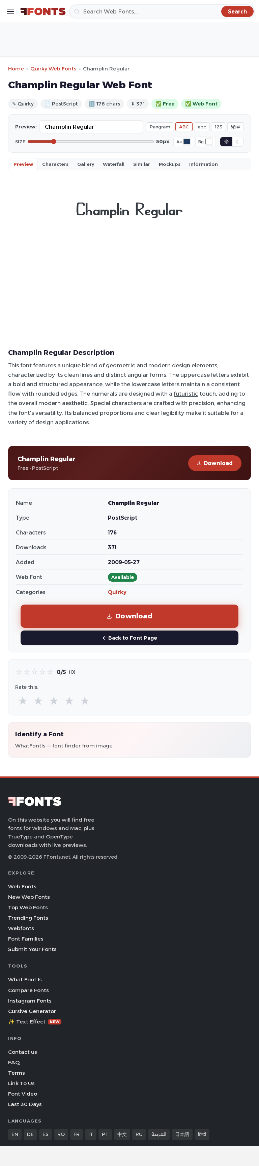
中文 (122, 1134)
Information (203, 164)
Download (218, 463)
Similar (141, 164)
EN (14, 1134)
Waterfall (113, 164)
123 (218, 126)
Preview (23, 164)
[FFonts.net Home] (43, 11)
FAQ (14, 1062)
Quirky (117, 592)
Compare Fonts (28, 990)
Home (16, 68)
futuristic (186, 393)
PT (105, 1134)
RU (139, 1134)
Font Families (26, 938)
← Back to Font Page (129, 638)
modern (159, 365)
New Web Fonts (29, 897)
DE (30, 1134)
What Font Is (25, 979)
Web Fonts (22, 886)
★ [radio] (23, 701)
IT (90, 1134)
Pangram (160, 126)
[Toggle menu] (10, 11)
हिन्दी (202, 1134)
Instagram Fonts (30, 1001)
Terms (16, 1073)
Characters (55, 164)
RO (61, 1134)
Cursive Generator (32, 1011)
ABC (184, 126)
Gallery (85, 164)
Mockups (169, 164)
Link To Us (21, 1083)
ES (45, 1134)
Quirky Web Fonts (53, 68)
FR (77, 1134)
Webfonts (21, 928)
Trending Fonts (28, 918)
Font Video (22, 1094)
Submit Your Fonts (32, 949)
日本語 (182, 1134)
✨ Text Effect (34, 1021)
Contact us (22, 1052)
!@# (235, 126)
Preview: (26, 127)
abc (202, 126)
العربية (158, 1134)
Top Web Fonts (28, 907)
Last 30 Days (25, 1104)
